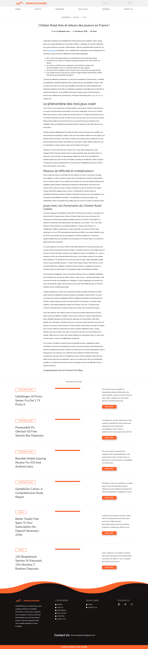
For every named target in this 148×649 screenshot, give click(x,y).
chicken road (51, 50)
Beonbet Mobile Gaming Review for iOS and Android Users (30, 462)
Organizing (59, 9)
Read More (109, 407)
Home (90, 605)
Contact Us (128, 9)
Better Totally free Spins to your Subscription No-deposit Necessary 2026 (27, 527)
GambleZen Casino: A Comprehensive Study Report (29, 493)
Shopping (105, 9)
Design (18, 9)
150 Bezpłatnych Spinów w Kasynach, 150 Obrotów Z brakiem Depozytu (28, 563)
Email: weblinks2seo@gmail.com (83, 635)
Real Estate (83, 9)
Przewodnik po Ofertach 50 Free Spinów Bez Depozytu (29, 431)
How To (38, 9)
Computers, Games (25, 390)
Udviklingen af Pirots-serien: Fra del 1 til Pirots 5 (29, 400)
